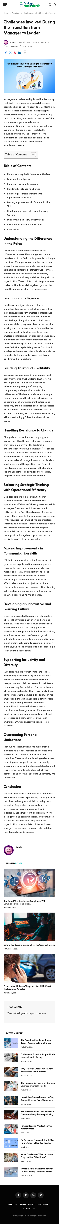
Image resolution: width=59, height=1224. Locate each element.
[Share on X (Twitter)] (10, 52)
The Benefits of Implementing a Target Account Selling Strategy (36, 1041)
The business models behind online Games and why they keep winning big (37, 1114)
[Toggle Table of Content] (32, 154)
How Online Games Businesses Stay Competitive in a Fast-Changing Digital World (37, 1100)
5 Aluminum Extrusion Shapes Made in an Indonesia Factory (38, 1056)
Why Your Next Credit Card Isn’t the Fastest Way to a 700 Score (37, 1070)
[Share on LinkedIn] (19, 52)
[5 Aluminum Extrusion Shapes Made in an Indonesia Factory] (11, 1057)
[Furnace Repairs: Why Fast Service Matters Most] (11, 1129)
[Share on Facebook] (6, 52)
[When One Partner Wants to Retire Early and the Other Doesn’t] (11, 1157)
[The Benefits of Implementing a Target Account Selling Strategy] (11, 1043)
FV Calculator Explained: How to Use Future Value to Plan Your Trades (37, 1141)
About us (12, 1204)
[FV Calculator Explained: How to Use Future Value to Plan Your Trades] (11, 1143)
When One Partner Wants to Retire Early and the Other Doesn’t (37, 1156)
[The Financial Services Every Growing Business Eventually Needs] (11, 1086)
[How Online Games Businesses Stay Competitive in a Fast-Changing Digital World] (11, 1100)
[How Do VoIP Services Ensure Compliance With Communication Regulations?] (29, 883)
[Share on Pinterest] (15, 52)
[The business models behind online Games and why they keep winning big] (11, 1114)
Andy (14, 42)
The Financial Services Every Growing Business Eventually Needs (38, 1084)
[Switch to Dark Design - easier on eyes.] (50, 4)
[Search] (54, 4)
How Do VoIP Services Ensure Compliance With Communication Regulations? (25, 902)
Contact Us (29, 1208)
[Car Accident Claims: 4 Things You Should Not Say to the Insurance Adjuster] (29, 968)
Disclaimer (43, 1204)
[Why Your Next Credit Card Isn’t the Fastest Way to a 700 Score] (11, 1072)
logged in (23, 1013)
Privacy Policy (27, 1204)
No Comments (12, 46)
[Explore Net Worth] (29, 4)
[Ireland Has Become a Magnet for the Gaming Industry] (29, 927)
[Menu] (5, 4)
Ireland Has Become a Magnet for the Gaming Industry (29, 945)
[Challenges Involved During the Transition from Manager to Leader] (29, 76)
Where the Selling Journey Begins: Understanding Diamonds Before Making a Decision (37, 1171)
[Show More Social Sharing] (25, 52)
